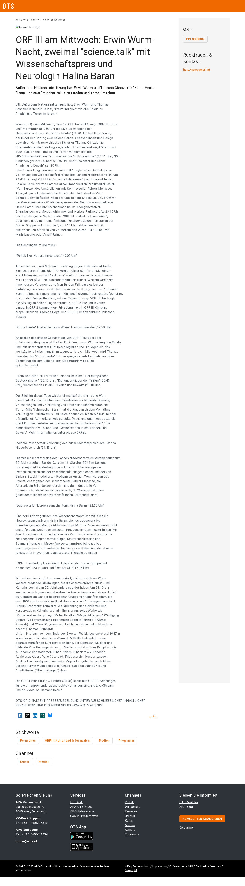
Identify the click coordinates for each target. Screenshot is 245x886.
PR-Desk (76, 802)
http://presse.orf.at (196, 69)
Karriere (130, 830)
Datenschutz (141, 866)
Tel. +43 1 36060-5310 (32, 823)
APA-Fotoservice (82, 811)
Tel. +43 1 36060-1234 (32, 834)
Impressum (159, 866)
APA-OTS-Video (81, 807)
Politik (129, 802)
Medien (130, 825)
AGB (190, 866)
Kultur (129, 820)
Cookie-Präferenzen (84, 816)
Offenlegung (177, 866)
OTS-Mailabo (188, 802)
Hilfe (128, 866)
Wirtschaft (132, 807)
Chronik (130, 816)
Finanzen (131, 811)
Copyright (131, 870)
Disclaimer (186, 827)
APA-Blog (186, 807)
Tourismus (132, 834)
